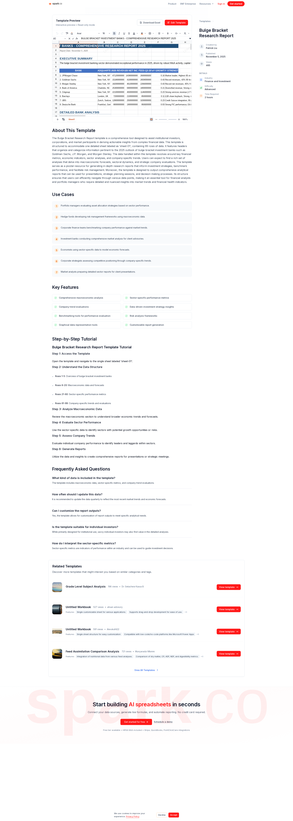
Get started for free (134, 722)
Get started (236, 3)
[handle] (168, 119)
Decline (162, 815)
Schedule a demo (163, 722)
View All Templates (144, 670)
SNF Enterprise (188, 3)
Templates (205, 21)
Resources (205, 3)
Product (172, 3)
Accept (173, 815)
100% (185, 119)
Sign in (221, 3)
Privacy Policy (132, 816)
